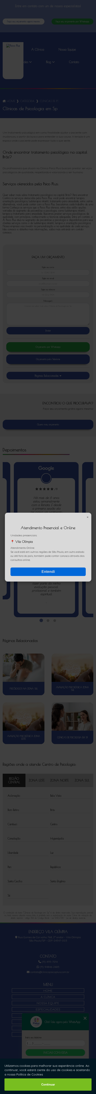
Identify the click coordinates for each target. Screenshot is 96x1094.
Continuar (48, 1084)
